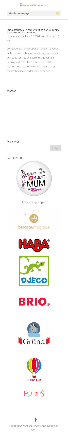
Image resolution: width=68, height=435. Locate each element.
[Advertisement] (34, 114)
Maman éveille (18, 36)
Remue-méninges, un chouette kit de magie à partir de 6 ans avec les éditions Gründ (34, 31)
